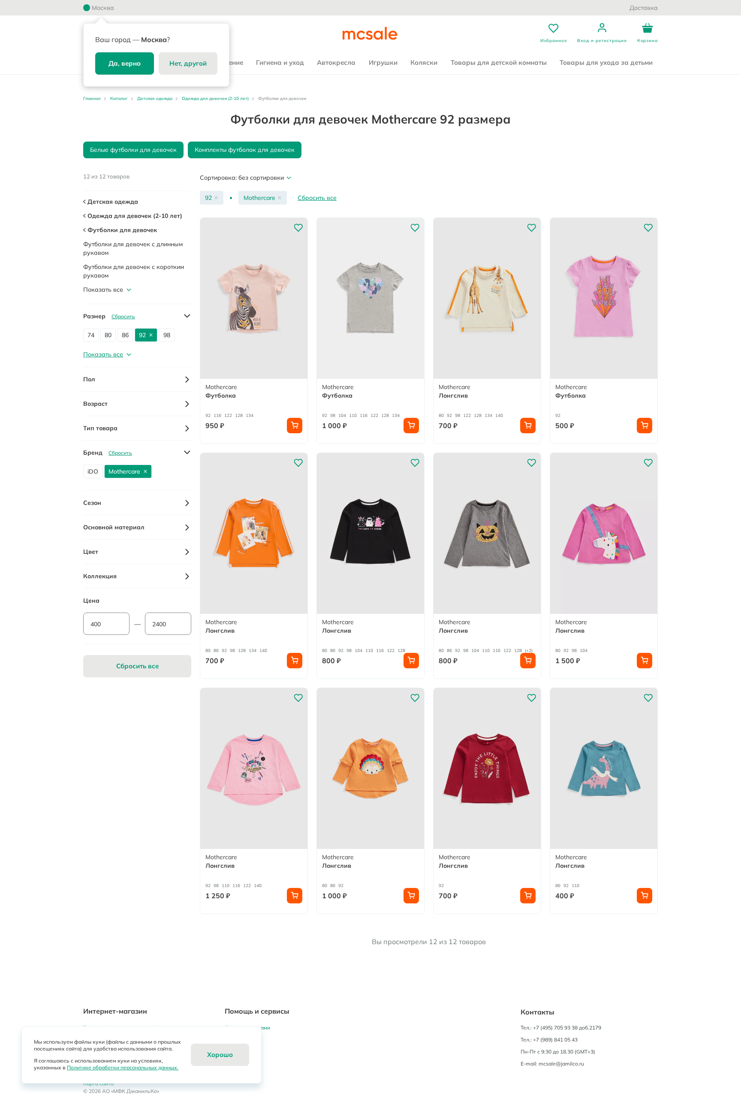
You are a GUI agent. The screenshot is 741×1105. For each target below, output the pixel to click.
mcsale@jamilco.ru (561, 1063)
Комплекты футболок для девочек (245, 150)
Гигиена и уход (280, 62)
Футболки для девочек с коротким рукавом (133, 271)
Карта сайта (98, 1083)
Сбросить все (317, 198)
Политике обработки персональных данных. (122, 1067)
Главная (92, 98)
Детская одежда (154, 98)
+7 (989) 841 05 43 (555, 1039)
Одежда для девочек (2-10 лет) (215, 98)
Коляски (423, 62)
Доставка (644, 8)
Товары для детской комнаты (499, 62)
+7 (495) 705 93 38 (555, 1027)
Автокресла (336, 62)
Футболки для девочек (121, 230)
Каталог (119, 98)
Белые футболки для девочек (133, 150)
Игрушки (383, 62)
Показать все (103, 289)
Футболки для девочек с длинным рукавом (133, 248)
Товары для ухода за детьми (606, 62)
